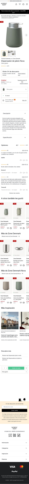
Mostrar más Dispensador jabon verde (11, 355)
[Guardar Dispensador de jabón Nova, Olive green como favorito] (26, 368)
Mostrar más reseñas (14, 193)
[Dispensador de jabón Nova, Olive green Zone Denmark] (14, 34)
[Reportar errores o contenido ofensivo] (27, 160)
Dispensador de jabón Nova (7, 18)
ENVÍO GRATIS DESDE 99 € (15, 0)
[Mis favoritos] (20, 4)
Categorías (5, 448)
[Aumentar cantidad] (6, 368)
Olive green (5, 371)
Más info (24, 100)
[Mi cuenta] (16, 4)
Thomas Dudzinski (5, 58)
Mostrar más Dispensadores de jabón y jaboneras (12, 359)
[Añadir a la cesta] (11, 228)
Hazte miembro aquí (21, 74)
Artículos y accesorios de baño (19, 15)
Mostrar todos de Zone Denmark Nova (11, 273)
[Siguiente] (26, 35)
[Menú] (27, 4)
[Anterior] (2, 35)
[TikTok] (19, 435)
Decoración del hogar (6, 15)
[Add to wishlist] (8, 228)
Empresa (4, 459)
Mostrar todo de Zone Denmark (9, 236)
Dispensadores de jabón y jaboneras (9, 17)
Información (5, 442)
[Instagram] (14, 435)
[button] (5, 66)
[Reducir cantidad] (2, 368)
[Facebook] (10, 435)
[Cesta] (23, 4)
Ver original (14, 172)
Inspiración (5, 453)
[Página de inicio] (4, 4)
